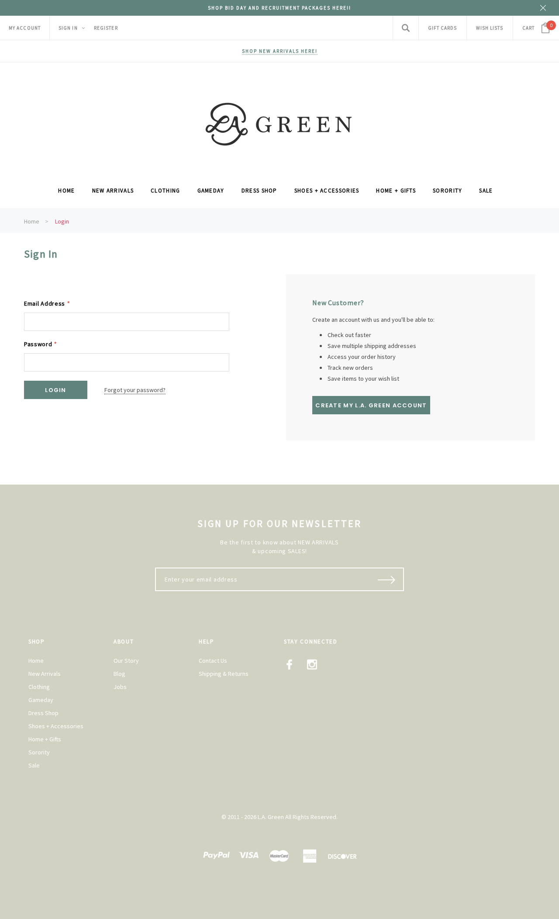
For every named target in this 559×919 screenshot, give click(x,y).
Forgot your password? (135, 390)
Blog (119, 674)
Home (31, 221)
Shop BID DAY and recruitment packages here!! (279, 8)
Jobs (120, 687)
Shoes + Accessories (55, 726)
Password (40, 344)
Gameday (40, 700)
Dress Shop (43, 713)
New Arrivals (44, 674)
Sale (34, 765)
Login (62, 221)
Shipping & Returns (223, 674)
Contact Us (213, 660)
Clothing (39, 687)
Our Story (126, 660)
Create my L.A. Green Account (371, 405)
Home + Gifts (44, 739)
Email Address (47, 303)
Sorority (39, 752)
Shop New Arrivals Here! (279, 51)
